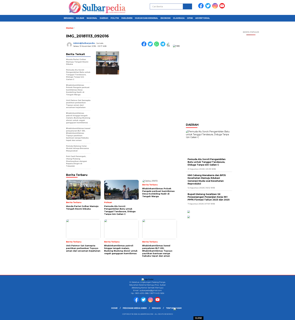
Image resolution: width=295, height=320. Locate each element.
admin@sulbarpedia (84, 43)
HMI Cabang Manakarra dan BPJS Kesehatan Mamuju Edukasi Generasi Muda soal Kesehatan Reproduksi (207, 179)
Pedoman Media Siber (135, 308)
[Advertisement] (251, 81)
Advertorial (202, 18)
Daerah (104, 18)
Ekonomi (166, 18)
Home (114, 308)
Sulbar (80, 18)
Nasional (92, 18)
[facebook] (201, 8)
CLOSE (198, 318)
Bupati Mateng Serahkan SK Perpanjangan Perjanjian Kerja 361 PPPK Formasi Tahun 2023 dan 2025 (209, 197)
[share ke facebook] (145, 46)
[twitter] (208, 8)
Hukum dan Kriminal (146, 18)
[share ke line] (170, 46)
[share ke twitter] (151, 46)
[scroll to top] (283, 315)
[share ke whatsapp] (157, 46)
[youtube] (222, 8)
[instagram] (215, 8)
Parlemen (126, 18)
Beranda (69, 18)
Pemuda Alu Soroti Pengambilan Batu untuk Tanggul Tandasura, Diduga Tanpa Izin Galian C (207, 162)
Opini (190, 18)
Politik (115, 18)
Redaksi (156, 308)
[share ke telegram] (163, 46)
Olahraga (179, 18)
